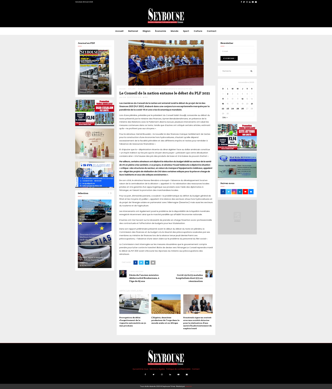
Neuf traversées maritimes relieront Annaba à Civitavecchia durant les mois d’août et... (93, 212)
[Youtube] (178, 374)
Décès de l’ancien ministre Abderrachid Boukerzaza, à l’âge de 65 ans (144, 278)
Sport (186, 31)
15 (223, 103)
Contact (211, 31)
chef (124, 97)
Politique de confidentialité (178, 369)
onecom (188, 386)
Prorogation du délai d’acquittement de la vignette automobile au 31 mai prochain (132, 321)
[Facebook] (145, 374)
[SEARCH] (251, 71)
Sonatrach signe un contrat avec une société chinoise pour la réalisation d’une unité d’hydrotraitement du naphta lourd (197, 322)
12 (242, 99)
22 (223, 108)
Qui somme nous (140, 369)
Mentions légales (157, 369)
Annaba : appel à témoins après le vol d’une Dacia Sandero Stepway (94, 260)
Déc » (225, 117)
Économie (160, 31)
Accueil (119, 31)
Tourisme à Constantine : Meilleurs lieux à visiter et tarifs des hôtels (92, 237)
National (133, 31)
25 (238, 108)
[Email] (187, 374)
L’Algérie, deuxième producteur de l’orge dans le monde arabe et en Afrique (165, 320)
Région (146, 31)
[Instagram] (162, 374)
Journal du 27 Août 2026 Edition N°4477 (91, 90)
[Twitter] (153, 374)
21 (252, 103)
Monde (174, 31)
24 (232, 108)
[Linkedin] (170, 374)
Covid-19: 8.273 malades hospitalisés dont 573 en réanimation (189, 278)
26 (242, 108)
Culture (198, 31)
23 (228, 108)
